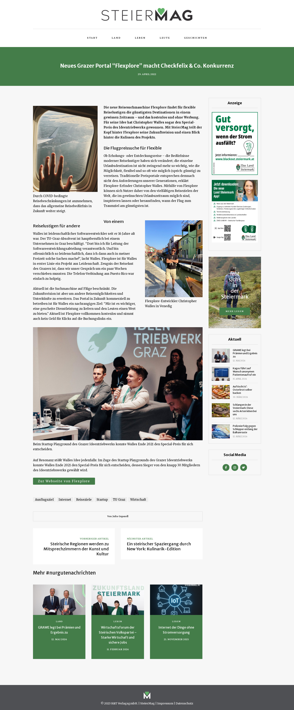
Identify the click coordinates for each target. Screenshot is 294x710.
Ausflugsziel (44, 499)
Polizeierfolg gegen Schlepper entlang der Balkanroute (245, 429)
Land (116, 37)
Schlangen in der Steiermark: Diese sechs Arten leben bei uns (245, 409)
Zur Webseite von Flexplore (64, 481)
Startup (102, 499)
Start (92, 37)
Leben (140, 37)
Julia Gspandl (120, 516)
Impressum (165, 703)
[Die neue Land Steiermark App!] (235, 211)
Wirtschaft (138, 499)
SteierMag (147, 703)
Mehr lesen (235, 311)
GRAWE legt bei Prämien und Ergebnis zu (59, 629)
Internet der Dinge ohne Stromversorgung (176, 629)
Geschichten (195, 37)
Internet (65, 499)
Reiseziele (84, 499)
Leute (165, 37)
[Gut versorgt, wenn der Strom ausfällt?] (235, 143)
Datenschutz (184, 703)
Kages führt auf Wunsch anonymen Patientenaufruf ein (244, 371)
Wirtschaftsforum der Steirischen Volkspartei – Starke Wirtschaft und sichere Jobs (118, 634)
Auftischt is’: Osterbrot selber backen (242, 389)
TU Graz (119, 499)
